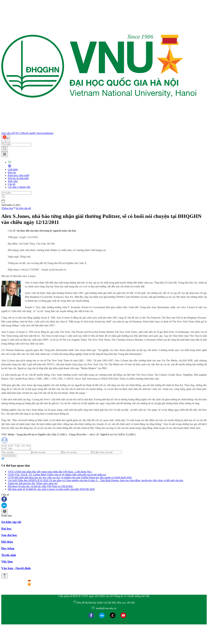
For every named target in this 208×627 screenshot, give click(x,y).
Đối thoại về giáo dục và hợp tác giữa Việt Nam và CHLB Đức (40, 486)
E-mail (30, 133)
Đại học (6, 528)
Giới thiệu (13, 169)
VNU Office (20, 133)
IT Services (39, 133)
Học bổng (7, 548)
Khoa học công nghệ (18, 175)
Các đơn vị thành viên (19, 187)
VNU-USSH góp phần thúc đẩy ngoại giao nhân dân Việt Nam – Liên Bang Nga (49, 471)
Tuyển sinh (8, 555)
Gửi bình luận (9, 456)
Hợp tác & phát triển (18, 178)
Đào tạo (12, 172)
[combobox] (5, 139)
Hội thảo (7, 541)
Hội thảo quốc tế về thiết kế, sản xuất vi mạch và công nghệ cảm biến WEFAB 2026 (51, 489)
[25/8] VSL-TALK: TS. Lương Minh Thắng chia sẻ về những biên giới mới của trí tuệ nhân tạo (57, 474)
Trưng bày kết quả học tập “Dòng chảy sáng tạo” (33, 483)
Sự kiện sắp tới (23, 208)
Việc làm (7, 561)
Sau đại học (9, 535)
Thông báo (7, 208)
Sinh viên (13, 181)
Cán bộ (11, 184)
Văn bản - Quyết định (16, 568)
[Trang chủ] (98, 130)
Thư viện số (7, 133)
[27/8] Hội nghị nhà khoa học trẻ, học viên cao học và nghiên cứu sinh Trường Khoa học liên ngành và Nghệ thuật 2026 (70, 477)
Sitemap (49, 133)
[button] (104, 499)
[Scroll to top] (4, 575)
